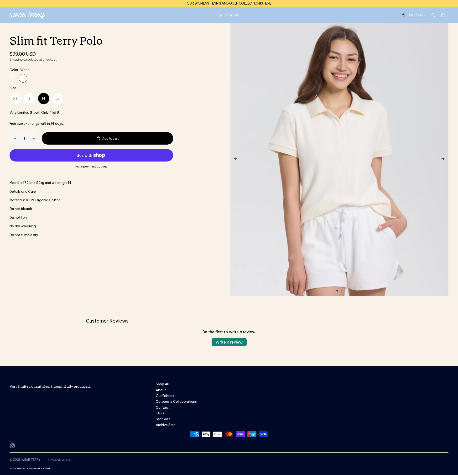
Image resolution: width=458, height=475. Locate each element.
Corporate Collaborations (176, 401)
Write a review (229, 342)
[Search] (433, 15)
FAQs (160, 413)
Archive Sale (165, 425)
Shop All (162, 384)
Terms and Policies (58, 460)
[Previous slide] (234, 159)
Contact (163, 407)
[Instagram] (12, 446)
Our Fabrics (165, 396)
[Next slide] (444, 159)
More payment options (91, 166)
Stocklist (163, 419)
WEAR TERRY (30, 459)
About (161, 390)
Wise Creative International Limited (30, 468)
